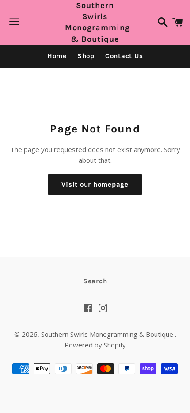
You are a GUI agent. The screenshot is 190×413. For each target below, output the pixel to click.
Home (57, 56)
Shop (86, 56)
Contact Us (124, 56)
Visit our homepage (95, 184)
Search (95, 281)
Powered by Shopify (95, 344)
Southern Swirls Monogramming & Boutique (95, 22)
